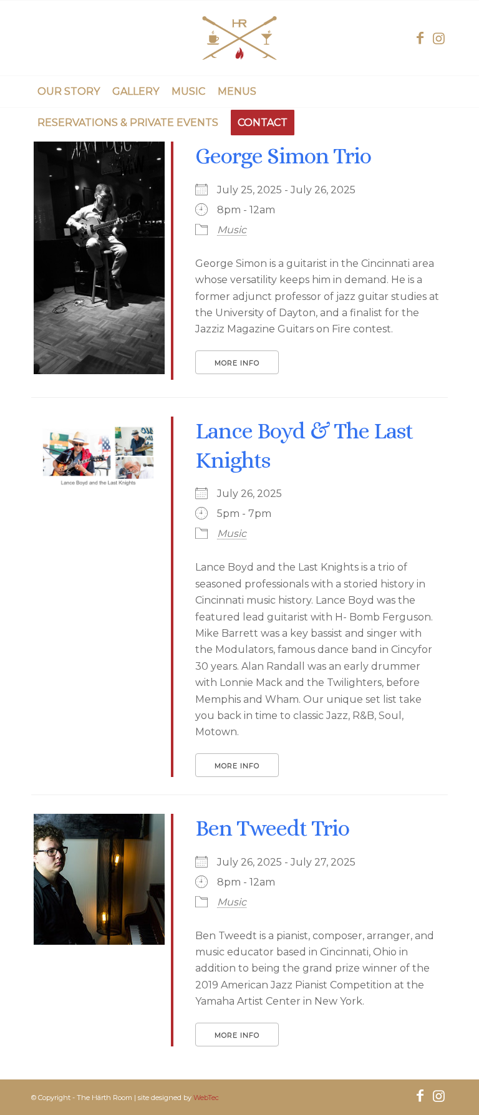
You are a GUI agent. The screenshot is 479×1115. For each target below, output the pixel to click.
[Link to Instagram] (438, 38)
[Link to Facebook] (419, 38)
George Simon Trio (283, 155)
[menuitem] (68, 91)
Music (231, 230)
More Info (237, 363)
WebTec (206, 1097)
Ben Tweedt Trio (272, 828)
